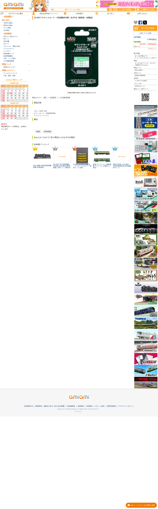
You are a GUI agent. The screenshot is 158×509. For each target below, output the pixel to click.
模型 (44, 97)
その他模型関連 (64, 97)
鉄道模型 (53, 97)
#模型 (38, 131)
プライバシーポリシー (126, 406)
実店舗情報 (71, 406)
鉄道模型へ (8, 17)
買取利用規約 (111, 406)
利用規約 (90, 406)
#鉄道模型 (47, 131)
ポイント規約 (99, 406)
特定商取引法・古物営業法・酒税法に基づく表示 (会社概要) (44, 406)
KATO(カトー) (139, 86)
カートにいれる (147, 28)
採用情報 (81, 406)
